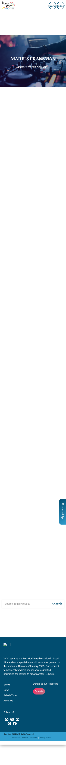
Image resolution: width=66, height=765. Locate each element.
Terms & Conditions (29, 738)
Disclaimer (16, 738)
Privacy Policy (45, 738)
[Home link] (8, 5)
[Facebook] (7, 719)
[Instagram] (9, 723)
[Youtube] (17, 719)
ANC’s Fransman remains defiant (33, 390)
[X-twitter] (12, 719)
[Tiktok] (15, 723)
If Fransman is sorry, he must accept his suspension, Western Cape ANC (33, 141)
